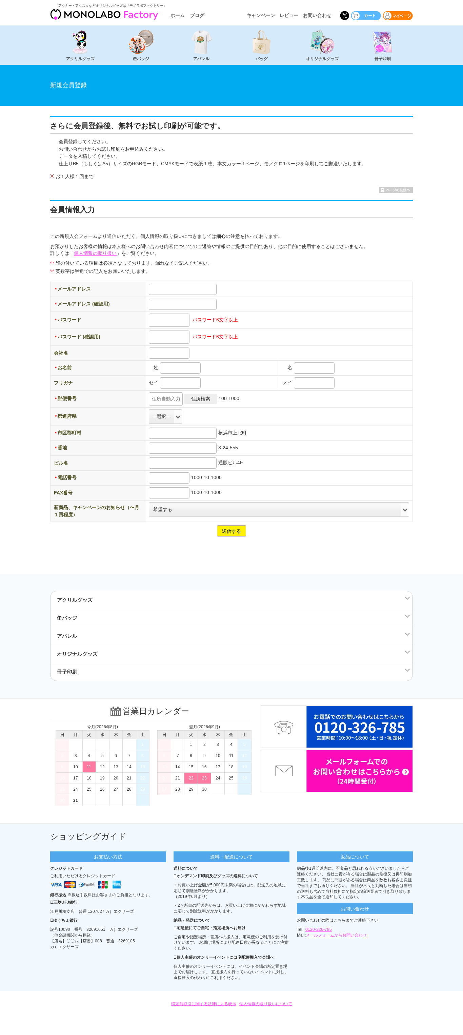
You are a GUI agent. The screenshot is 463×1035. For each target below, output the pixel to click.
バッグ (262, 58)
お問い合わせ (317, 15)
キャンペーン (261, 15)
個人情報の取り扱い (95, 253)
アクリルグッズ (80, 58)
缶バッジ (141, 58)
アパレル (201, 58)
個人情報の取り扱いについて (265, 1003)
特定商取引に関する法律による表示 (203, 1003)
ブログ (197, 15)
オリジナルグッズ (322, 58)
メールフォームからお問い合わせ (336, 935)
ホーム (177, 15)
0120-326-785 (318, 929)
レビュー (289, 15)
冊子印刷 (383, 58)
